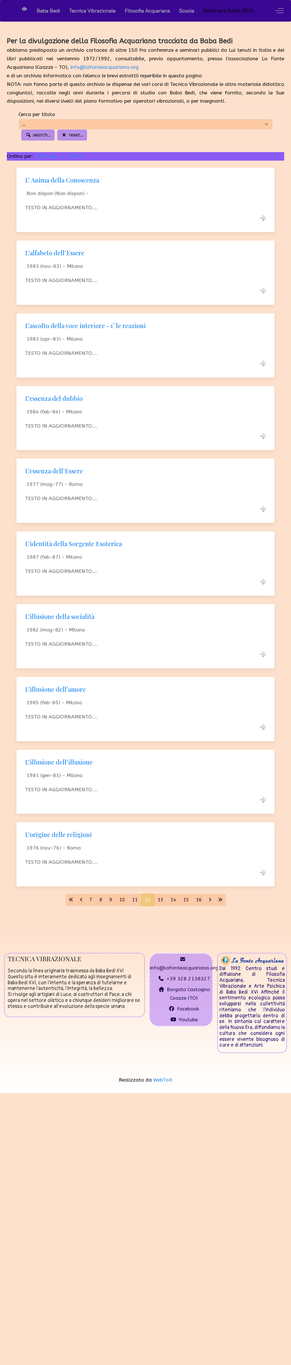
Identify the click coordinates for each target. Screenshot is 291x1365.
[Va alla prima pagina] (71, 900)
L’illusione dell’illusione (59, 762)
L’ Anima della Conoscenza (62, 180)
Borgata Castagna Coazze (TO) (188, 994)
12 (148, 899)
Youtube (188, 1020)
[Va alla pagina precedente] (81, 900)
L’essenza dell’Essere (54, 471)
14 (173, 899)
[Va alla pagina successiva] (210, 900)
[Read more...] (263, 218)
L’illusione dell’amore (55, 689)
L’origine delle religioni (58, 834)
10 (122, 899)
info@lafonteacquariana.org (104, 67)
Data (50, 156)
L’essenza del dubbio (54, 398)
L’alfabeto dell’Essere (54, 253)
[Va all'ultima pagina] (220, 900)
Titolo (74, 156)
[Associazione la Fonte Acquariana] (252, 960)
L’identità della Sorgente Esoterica (73, 544)
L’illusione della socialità (59, 616)
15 (186, 899)
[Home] (24, 9)
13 (160, 899)
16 (199, 899)
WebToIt (162, 1080)
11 (135, 899)
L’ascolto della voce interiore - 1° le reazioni (85, 326)
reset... (75, 135)
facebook (188, 1009)
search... (41, 135)
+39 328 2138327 (188, 979)
